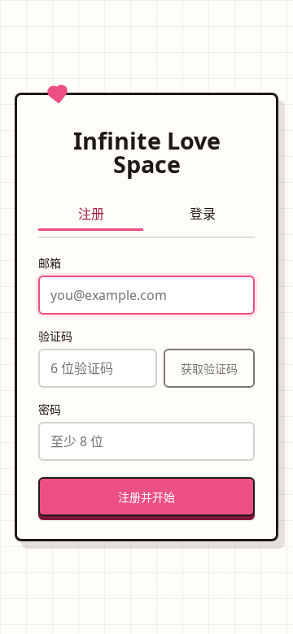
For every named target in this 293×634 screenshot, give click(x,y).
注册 (91, 214)
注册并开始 (146, 497)
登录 (203, 214)
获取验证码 (209, 368)
